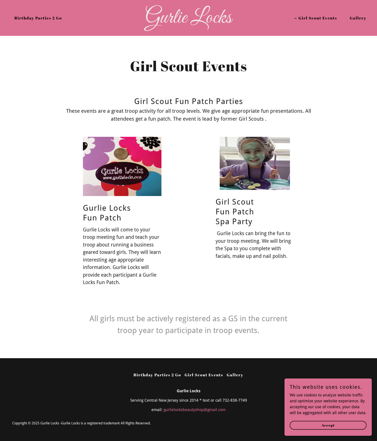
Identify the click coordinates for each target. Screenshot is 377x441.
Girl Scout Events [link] (317, 18)
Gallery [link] (358, 18)
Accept (328, 425)
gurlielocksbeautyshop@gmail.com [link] (195, 409)
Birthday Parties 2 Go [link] (38, 18)
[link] (188, 21)
